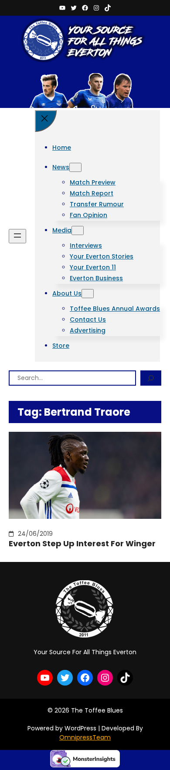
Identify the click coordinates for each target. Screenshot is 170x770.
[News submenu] (75, 167)
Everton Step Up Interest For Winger (82, 543)
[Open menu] (17, 236)
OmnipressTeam (85, 737)
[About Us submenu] (88, 293)
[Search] (150, 378)
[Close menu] (46, 121)
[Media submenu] (77, 230)
